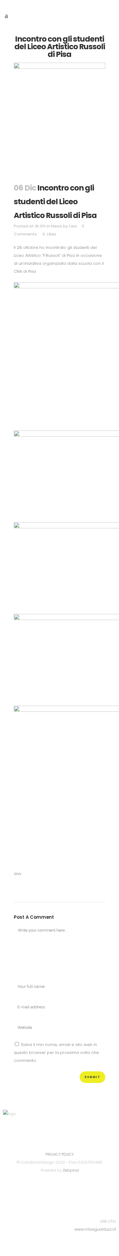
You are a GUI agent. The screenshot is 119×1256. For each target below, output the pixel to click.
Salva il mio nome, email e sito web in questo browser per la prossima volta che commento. (56, 1052)
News (56, 226)
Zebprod (71, 1170)
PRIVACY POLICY (59, 1154)
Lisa (73, 226)
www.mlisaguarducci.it (95, 1229)
